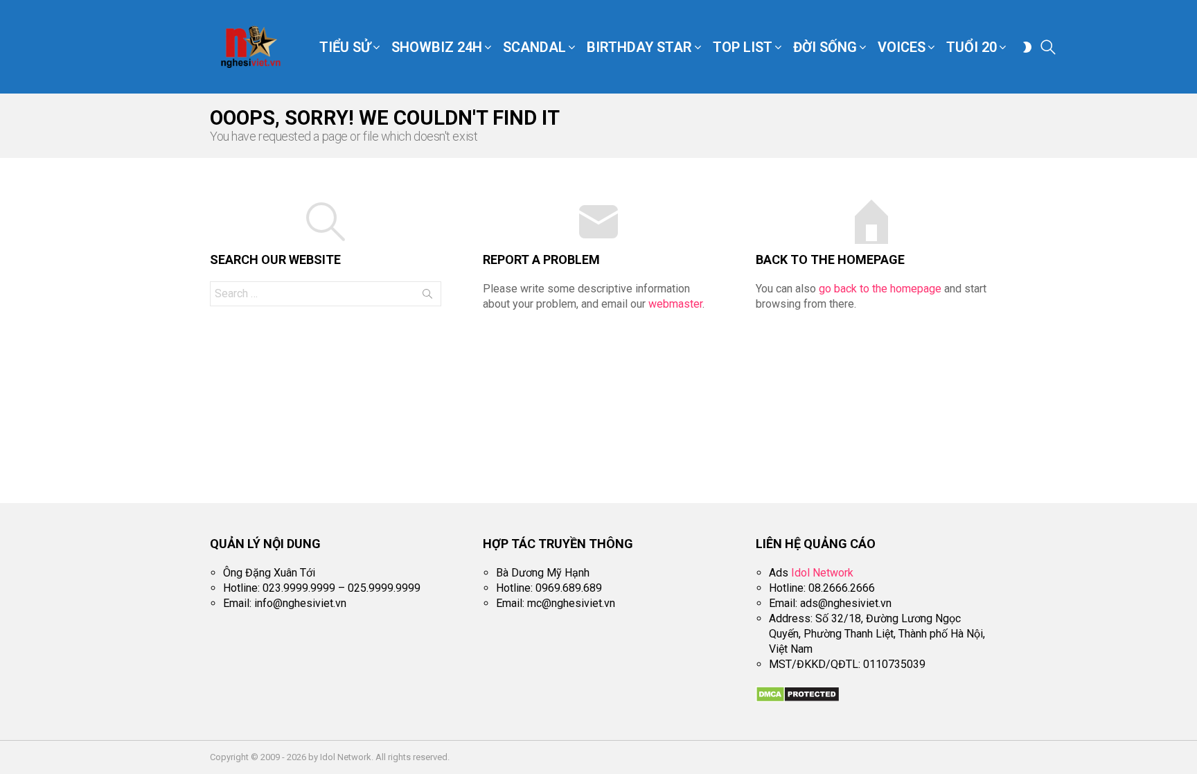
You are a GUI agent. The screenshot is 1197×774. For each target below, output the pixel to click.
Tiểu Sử (345, 47)
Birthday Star (639, 47)
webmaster (675, 303)
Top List (742, 47)
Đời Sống (825, 47)
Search (427, 296)
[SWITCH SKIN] (1027, 47)
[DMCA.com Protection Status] (798, 698)
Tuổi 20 (971, 47)
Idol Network (822, 572)
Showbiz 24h (436, 47)
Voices (901, 47)
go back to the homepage (880, 288)
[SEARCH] (1048, 47)
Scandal (534, 47)
